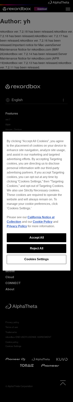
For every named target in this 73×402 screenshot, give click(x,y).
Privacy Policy (17, 226)
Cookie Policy (42, 221)
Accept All (36, 237)
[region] (37, 201)
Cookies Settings (36, 259)
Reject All (36, 248)
